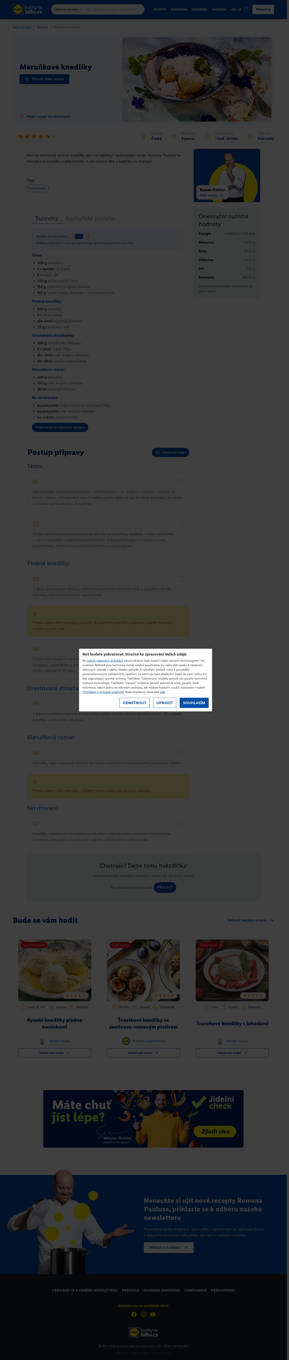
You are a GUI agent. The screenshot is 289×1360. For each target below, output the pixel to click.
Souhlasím (194, 702)
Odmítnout (134, 702)
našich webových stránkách (105, 661)
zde (162, 692)
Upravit (164, 702)
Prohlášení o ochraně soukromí (103, 692)
